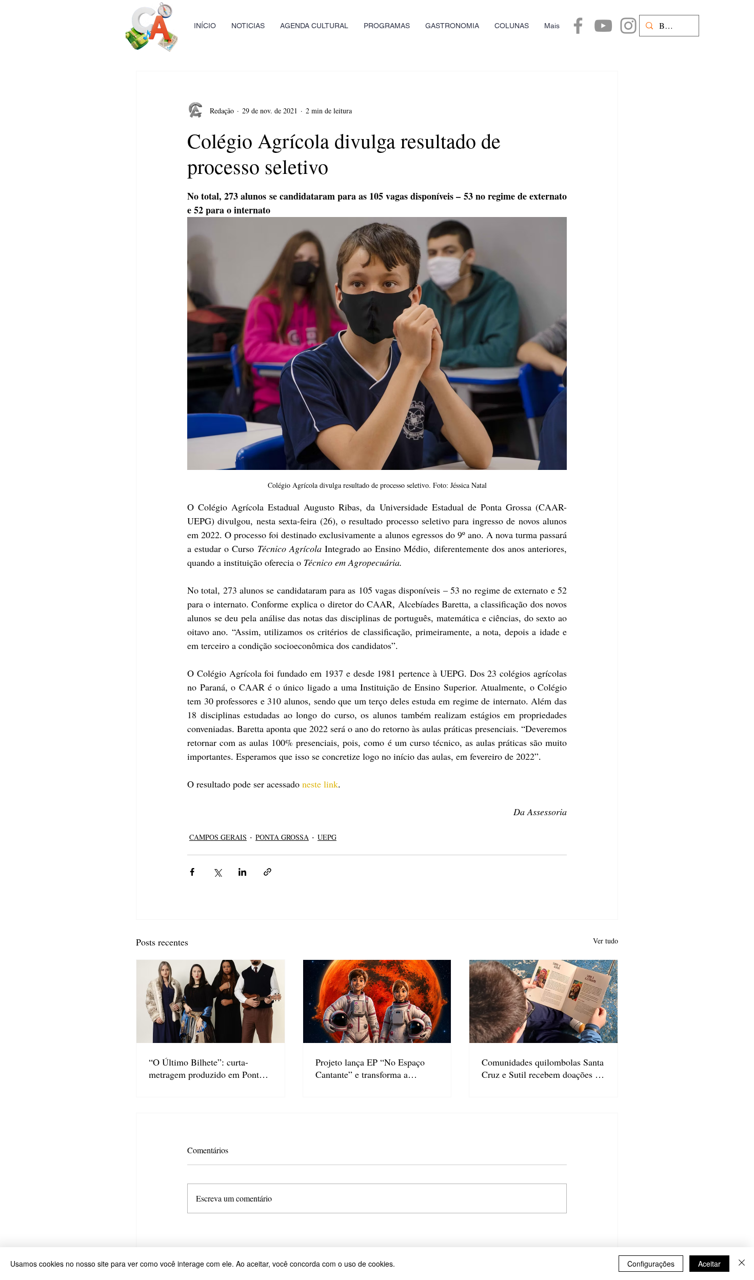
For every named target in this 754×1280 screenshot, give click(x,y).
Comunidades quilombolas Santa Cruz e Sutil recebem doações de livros (543, 1068)
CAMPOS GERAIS (218, 837)
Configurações (650, 1263)
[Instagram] (628, 25)
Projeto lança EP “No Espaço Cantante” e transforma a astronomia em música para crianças (370, 1068)
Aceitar (709, 1263)
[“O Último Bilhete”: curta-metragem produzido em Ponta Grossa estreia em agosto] (210, 1001)
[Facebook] (578, 25)
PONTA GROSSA (282, 837)
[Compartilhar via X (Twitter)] (217, 872)
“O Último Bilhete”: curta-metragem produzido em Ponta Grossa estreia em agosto (206, 1068)
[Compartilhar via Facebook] (192, 872)
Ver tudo (605, 941)
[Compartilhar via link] (267, 872)
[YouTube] (603, 25)
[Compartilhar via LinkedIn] (242, 872)
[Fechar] (742, 1263)
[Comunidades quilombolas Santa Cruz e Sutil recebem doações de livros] (543, 1001)
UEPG (327, 837)
